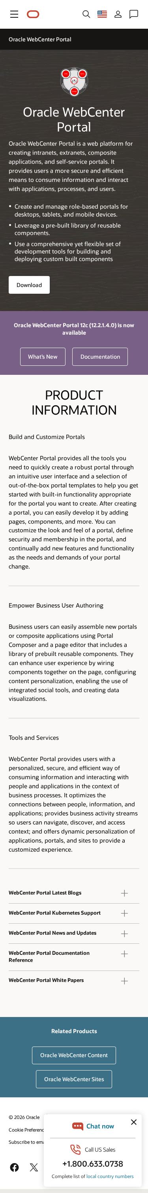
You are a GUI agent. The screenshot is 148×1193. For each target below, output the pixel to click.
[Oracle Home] (33, 14)
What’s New (42, 356)
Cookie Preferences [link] (29, 1129)
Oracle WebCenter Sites (74, 1079)
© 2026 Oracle (24, 1117)
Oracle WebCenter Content (74, 1055)
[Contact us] (134, 14)
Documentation (100, 356)
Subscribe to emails (29, 1142)
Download (29, 285)
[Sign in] (118, 14)
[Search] (86, 14)
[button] (14, 14)
